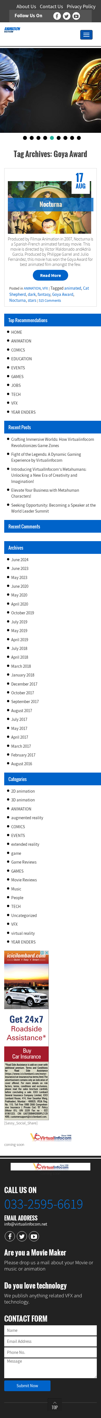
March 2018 (21, 666)
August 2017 (21, 710)
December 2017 (24, 684)
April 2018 (19, 657)
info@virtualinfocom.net (25, 1224)
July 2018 (19, 648)
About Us (26, 6)
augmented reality (27, 817)
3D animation (23, 800)
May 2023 (19, 577)
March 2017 (21, 746)
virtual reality (23, 933)
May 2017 (19, 728)
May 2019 (19, 630)
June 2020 (19, 586)
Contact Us (51, 6)
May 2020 (19, 595)
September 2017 (25, 701)
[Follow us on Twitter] (66, 16)
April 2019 (19, 639)
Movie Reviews (24, 880)
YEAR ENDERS (23, 412)
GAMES (17, 376)
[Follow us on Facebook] (57, 16)
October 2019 (22, 612)
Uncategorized (24, 915)
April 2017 (19, 737)
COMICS (18, 350)
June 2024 (19, 559)
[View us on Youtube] (76, 16)
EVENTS (18, 367)
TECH (16, 394)
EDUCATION (21, 358)
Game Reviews (23, 862)
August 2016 (21, 763)
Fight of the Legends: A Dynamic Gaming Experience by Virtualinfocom (46, 457)
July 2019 (19, 622)
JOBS (16, 385)
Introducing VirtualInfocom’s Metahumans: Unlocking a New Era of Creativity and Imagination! (48, 475)
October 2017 (22, 692)
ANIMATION (21, 341)
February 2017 (23, 755)
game (16, 853)
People (17, 897)
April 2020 (19, 604)
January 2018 (22, 675)
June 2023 (19, 568)
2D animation (23, 791)
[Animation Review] (12, 29)
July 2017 (19, 719)
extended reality (25, 844)
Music (16, 889)
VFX (14, 403)
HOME (16, 332)
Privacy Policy (81, 6)
